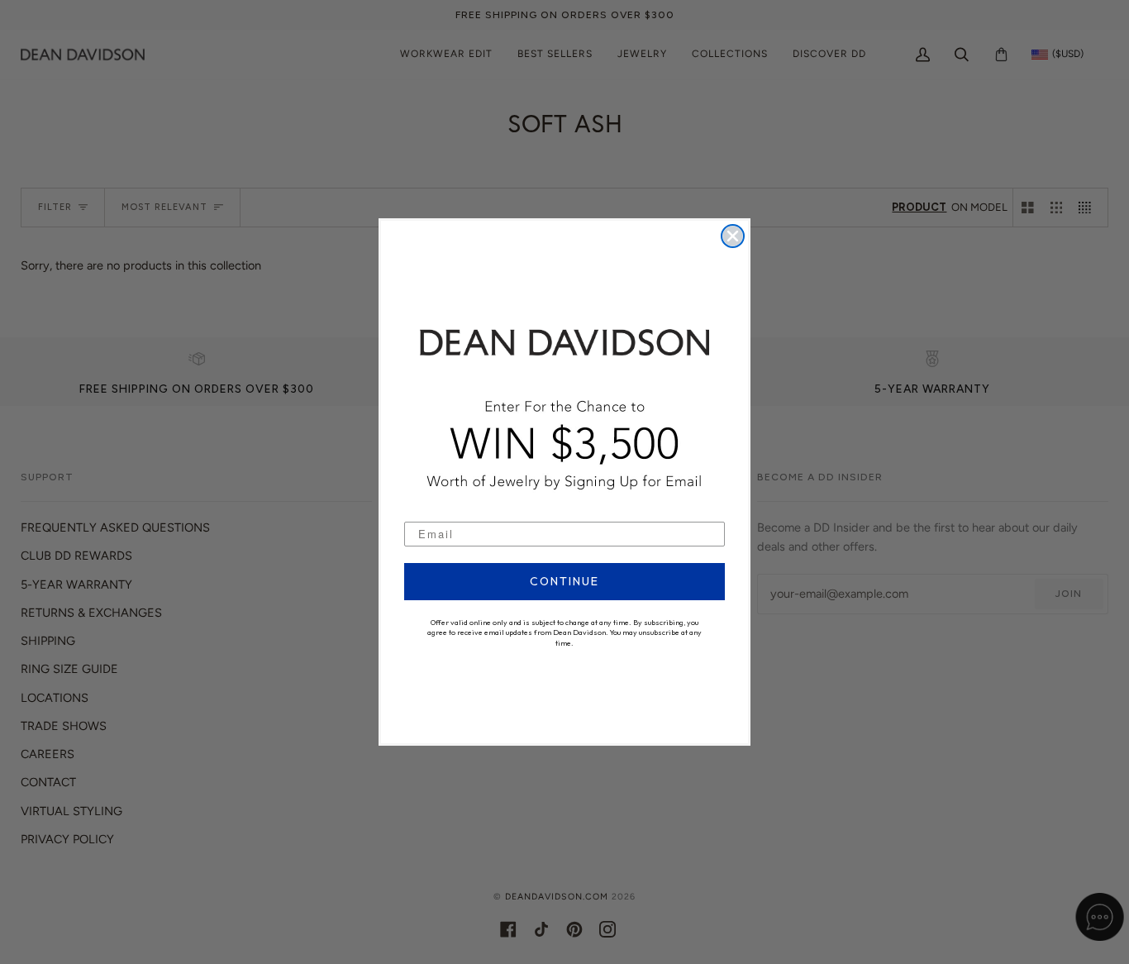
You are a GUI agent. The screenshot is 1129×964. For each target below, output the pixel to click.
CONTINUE (564, 581)
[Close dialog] (733, 236)
